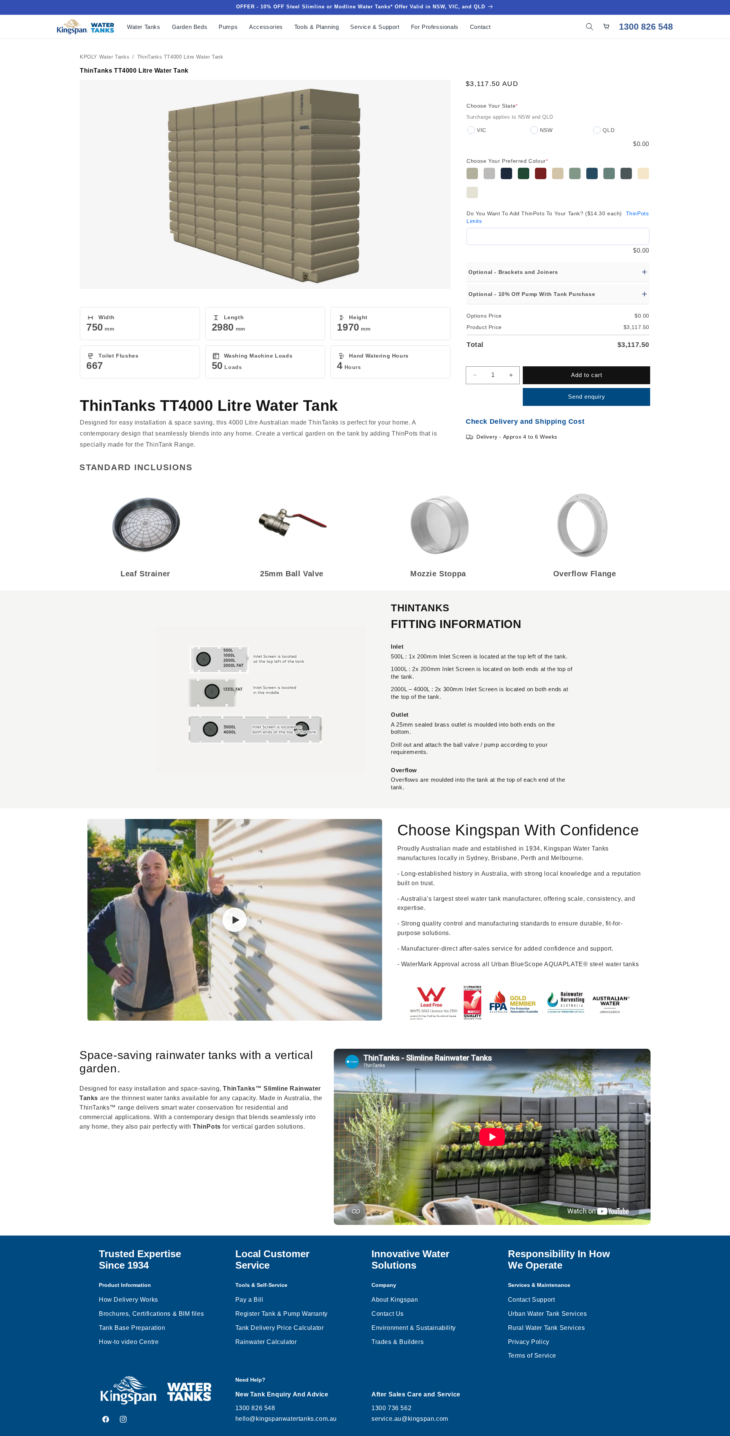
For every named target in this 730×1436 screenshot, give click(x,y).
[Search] (590, 27)
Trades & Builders (397, 1342)
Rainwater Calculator (266, 1342)
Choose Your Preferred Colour (507, 161)
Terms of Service (532, 1355)
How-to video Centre (129, 1342)
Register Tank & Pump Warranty (281, 1313)
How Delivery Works (128, 1299)
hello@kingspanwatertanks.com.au (286, 1418)
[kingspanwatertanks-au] (85, 26)
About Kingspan (394, 1299)
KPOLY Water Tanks (104, 57)
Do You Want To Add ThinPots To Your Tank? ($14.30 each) (558, 217)
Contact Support (531, 1299)
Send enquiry (586, 396)
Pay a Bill (249, 1299)
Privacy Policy (528, 1342)
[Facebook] (106, 1419)
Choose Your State (492, 106)
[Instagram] (123, 1419)
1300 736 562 (391, 1408)
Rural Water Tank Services (546, 1328)
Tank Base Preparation (132, 1328)
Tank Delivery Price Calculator (279, 1328)
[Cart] (606, 27)
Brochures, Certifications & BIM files (151, 1313)
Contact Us (387, 1313)
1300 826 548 (646, 27)
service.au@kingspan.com (409, 1418)
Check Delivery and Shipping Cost (525, 421)
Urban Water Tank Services (547, 1313)
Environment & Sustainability (413, 1328)
